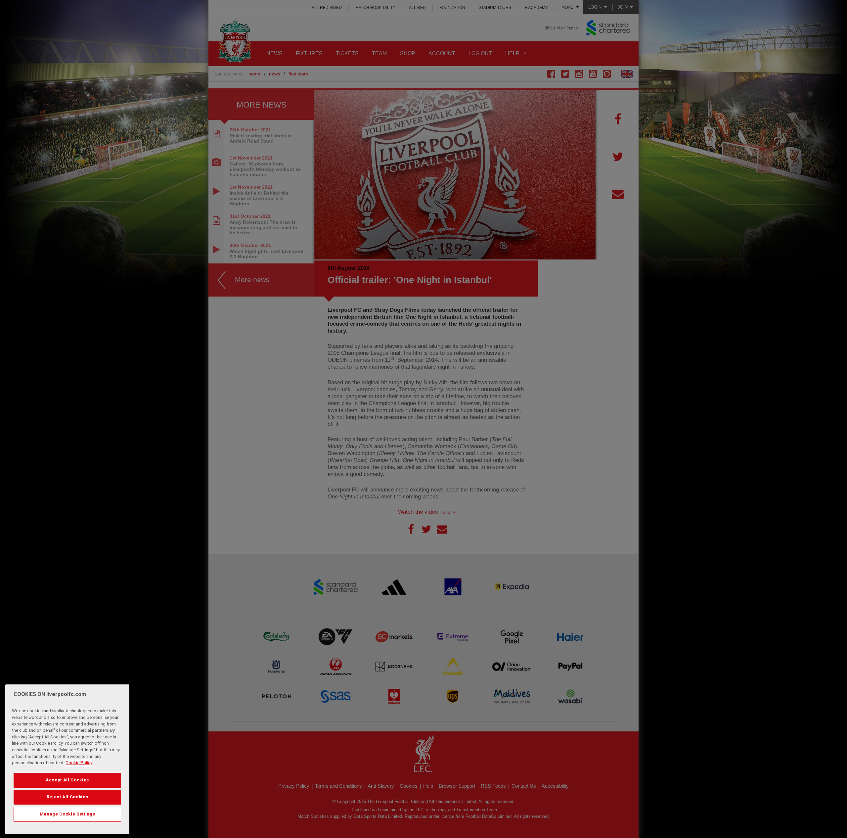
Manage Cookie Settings (67, 814)
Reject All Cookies (67, 797)
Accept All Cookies (67, 779)
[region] (67, 759)
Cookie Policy (79, 763)
